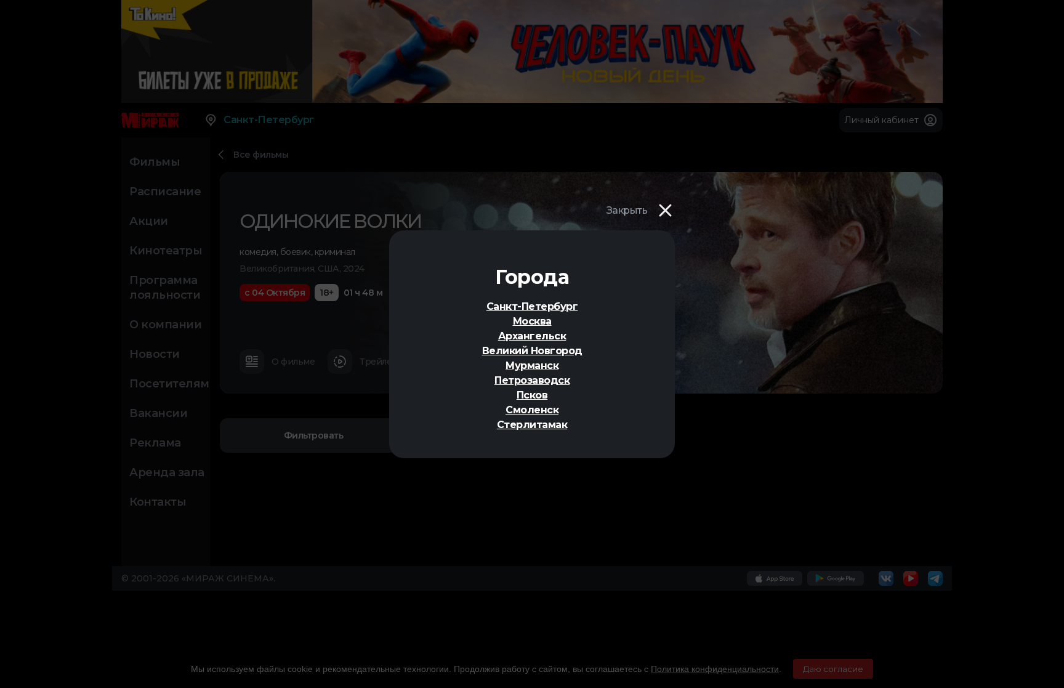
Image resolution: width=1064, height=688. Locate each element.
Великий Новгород (532, 351)
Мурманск (532, 365)
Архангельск (532, 336)
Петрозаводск (532, 380)
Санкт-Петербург (532, 306)
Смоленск (532, 410)
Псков (532, 395)
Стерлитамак (532, 425)
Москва (532, 321)
